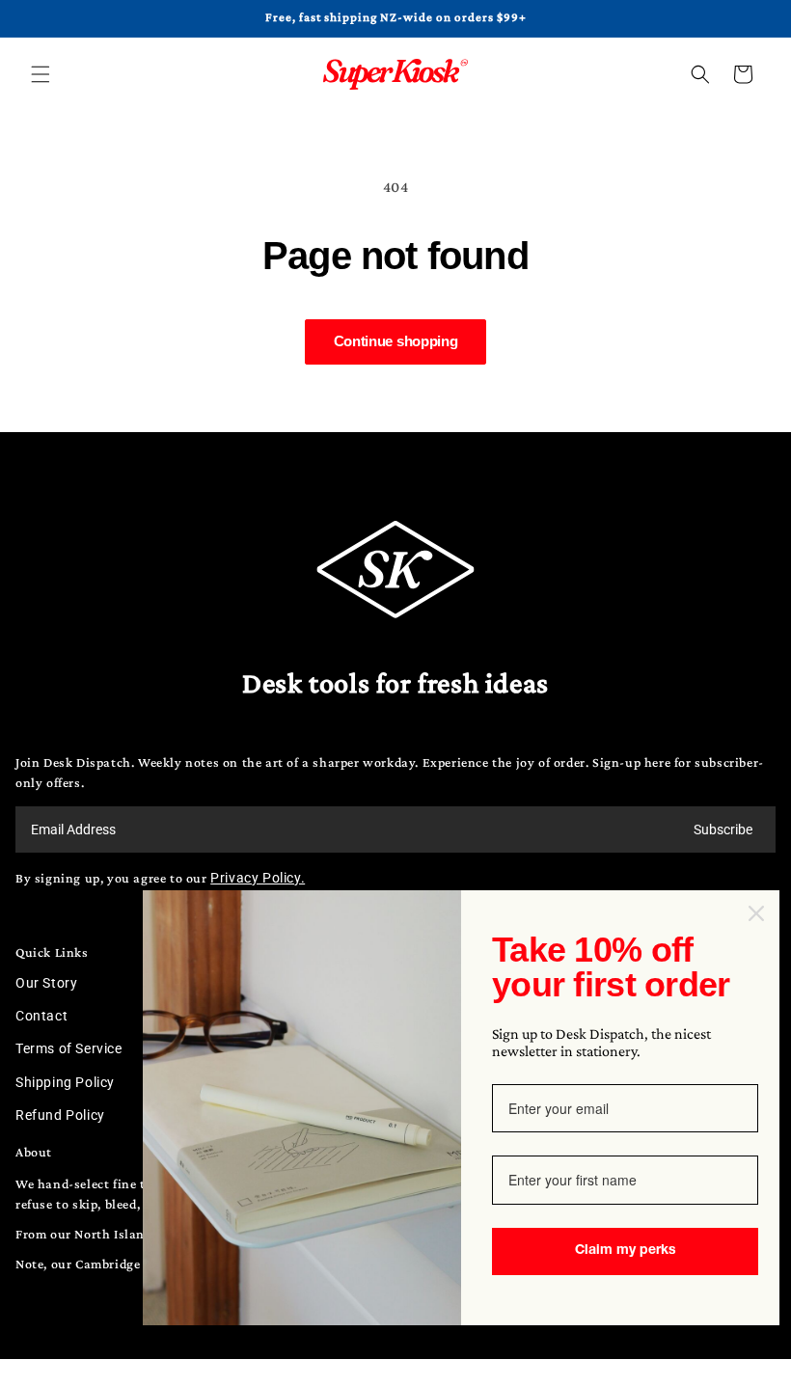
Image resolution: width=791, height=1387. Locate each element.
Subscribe (723, 829)
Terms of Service (69, 1048)
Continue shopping (396, 341)
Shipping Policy (65, 1082)
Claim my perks (625, 1251)
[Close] (756, 913)
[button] (40, 74)
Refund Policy (60, 1115)
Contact (41, 1015)
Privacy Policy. (257, 877)
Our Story (46, 983)
